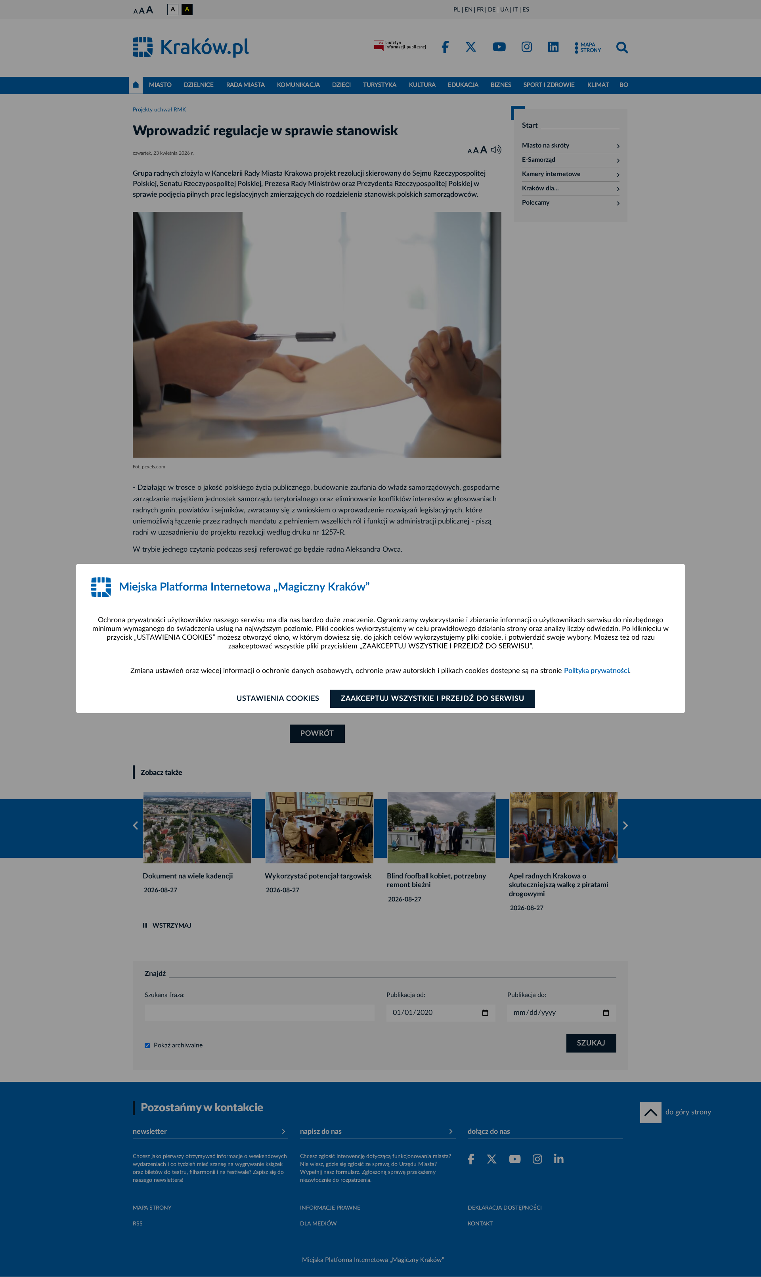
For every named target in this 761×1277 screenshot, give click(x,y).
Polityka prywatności (596, 671)
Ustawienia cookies (278, 698)
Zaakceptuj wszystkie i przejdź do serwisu (432, 698)
